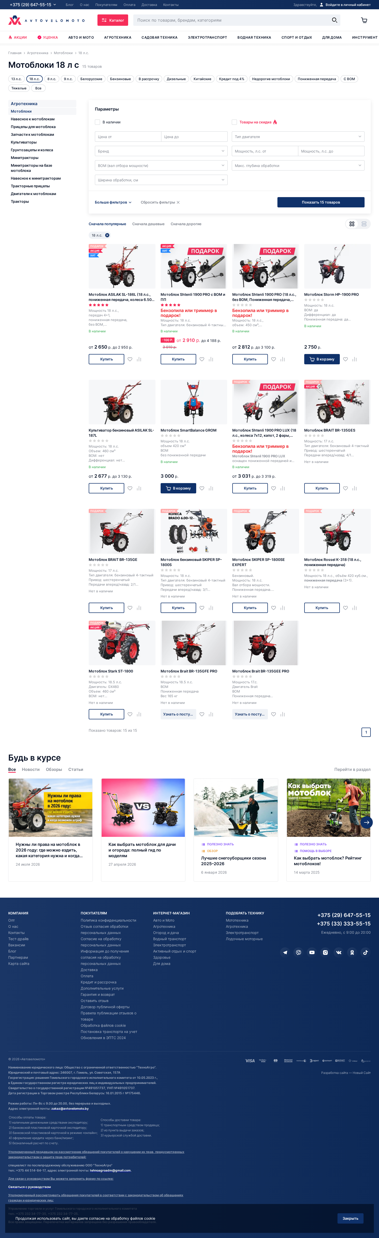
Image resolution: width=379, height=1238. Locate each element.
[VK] (339, 952)
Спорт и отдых (297, 37)
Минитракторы (24, 157)
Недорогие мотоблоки (271, 79)
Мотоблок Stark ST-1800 (111, 671)
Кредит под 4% (231, 79)
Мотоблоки (21, 111)
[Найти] (334, 20)
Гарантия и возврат (98, 994)
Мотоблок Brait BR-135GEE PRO (260, 671)
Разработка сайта (334, 1073)
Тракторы (20, 201)
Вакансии (16, 945)
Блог (12, 951)
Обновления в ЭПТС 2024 (103, 1037)
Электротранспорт (207, 37)
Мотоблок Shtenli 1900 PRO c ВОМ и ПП (193, 297)
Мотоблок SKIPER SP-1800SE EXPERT (258, 562)
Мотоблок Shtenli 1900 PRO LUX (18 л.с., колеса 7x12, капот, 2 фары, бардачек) (264, 433)
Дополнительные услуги (102, 988)
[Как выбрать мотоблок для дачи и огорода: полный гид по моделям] (143, 830)
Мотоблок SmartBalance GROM (189, 430)
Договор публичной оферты (105, 1007)
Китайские (202, 79)
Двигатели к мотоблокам (33, 193)
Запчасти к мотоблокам (32, 134)
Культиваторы (24, 142)
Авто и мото (81, 37)
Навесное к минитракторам (36, 178)
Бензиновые (120, 79)
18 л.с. (34, 79)
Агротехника (117, 37)
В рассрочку (149, 79)
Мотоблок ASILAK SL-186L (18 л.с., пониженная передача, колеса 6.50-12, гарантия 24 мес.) (121, 297)
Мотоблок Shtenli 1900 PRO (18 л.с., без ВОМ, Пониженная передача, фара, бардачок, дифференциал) (264, 297)
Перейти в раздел (352, 769)
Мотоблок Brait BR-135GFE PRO (189, 671)
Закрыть (350, 1218)
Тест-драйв (18, 939)
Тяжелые (19, 88)
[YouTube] (312, 952)
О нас (13, 926)
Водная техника (254, 37)
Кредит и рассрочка (99, 982)
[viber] (298, 952)
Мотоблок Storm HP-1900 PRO (331, 294)
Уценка (50, 37)
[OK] (352, 952)
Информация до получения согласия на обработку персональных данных (105, 957)
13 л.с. (16, 79)
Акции (20, 37)
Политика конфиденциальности (108, 920)
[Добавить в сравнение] (140, 359)
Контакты (16, 932)
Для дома (332, 37)
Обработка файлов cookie (103, 1025)
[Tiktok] (365, 952)
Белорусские (91, 79)
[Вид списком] (364, 224)
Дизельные (176, 79)
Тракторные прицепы (30, 186)
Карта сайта (18, 963)
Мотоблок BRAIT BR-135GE (113, 559)
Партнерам (18, 957)
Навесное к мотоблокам (33, 119)
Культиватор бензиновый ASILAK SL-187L (121, 432)
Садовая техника (160, 37)
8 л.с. (51, 79)
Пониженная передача (317, 79)
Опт (11, 920)
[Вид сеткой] (352, 224)
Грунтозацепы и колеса (32, 150)
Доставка (89, 969)
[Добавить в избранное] (131, 359)
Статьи (75, 769)
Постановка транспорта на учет (109, 1031)
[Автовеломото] (46, 20)
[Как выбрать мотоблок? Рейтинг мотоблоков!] (329, 830)
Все (12, 769)
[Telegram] (285, 952)
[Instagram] (325, 952)
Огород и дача (166, 932)
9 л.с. (68, 79)
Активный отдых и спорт (174, 951)
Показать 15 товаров (321, 202)
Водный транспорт (169, 939)
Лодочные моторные (244, 939)
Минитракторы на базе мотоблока (31, 168)
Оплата (87, 976)
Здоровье (161, 957)
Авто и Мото (163, 920)
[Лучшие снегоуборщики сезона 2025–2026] (236, 830)
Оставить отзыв (95, 1000)
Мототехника (237, 920)
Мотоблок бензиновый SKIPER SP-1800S (191, 562)
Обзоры (54, 769)
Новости (31, 769)
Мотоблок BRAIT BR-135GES (329, 430)
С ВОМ (349, 79)
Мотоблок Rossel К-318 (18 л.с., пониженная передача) (332, 562)
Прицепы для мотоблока (33, 126)
